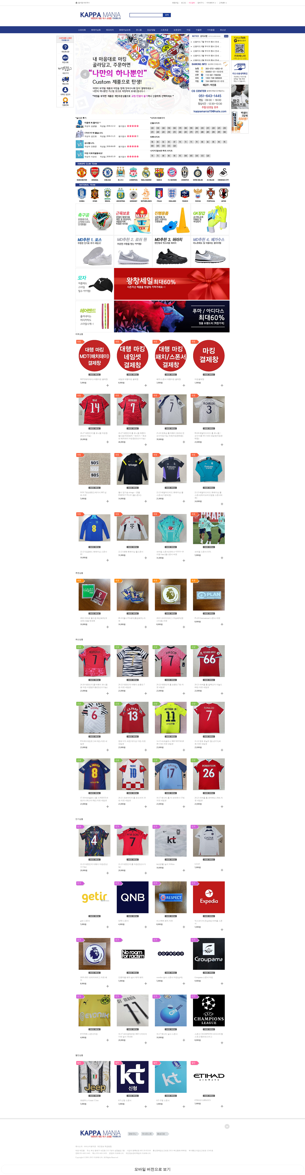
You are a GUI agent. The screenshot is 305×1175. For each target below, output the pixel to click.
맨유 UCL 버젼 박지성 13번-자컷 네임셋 (132, 742)
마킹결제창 (199, 379)
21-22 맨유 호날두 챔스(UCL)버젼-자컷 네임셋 (208, 742)
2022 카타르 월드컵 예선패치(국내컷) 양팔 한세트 (93, 619)
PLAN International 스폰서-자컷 (207, 618)
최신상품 (79, 639)
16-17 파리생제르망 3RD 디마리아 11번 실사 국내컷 (132, 1035)
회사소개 (78, 1146)
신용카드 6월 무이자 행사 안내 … (207, 46)
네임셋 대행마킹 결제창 (128, 379)
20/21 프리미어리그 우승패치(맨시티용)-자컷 (169, 619)
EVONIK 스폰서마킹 (89, 1034)
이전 (85, 74)
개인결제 (192, 3)
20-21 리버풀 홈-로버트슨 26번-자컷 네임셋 (209, 799)
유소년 (223, 30)
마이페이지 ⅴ (211, 3)
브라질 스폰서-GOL (203, 552)
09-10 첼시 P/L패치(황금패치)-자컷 (132, 619)
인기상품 (79, 819)
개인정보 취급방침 (104, 1146)
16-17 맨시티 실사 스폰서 (167, 1034)
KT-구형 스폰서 (162, 1100)
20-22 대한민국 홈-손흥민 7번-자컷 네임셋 (170, 686)
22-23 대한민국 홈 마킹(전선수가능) (132, 865)
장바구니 (200, 3)
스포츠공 (164, 30)
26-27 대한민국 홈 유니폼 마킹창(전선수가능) (94, 434)
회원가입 (175, 3)
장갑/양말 (151, 30)
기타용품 (211, 30)
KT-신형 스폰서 (124, 1100)
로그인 (183, 3)
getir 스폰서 (85, 921)
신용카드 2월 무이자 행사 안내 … (207, 60)
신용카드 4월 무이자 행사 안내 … (207, 51)
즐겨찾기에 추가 (83, 3)
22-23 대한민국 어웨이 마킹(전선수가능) (94, 865)
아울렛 (199, 30)
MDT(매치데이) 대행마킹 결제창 (94, 379)
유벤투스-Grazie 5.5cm (89, 1100)
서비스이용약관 (90, 1146)
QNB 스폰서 (123, 921)
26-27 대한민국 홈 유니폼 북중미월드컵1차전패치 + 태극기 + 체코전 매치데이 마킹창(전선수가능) (132, 436)
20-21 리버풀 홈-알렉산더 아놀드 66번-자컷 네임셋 (208, 686)
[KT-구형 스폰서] (80, 144)
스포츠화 (82, 30)
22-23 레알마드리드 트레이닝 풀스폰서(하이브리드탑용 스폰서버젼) (208, 495)
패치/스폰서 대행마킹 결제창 (168, 379)
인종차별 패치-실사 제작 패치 (130, 977)
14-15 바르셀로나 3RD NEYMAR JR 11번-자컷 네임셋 (170, 742)
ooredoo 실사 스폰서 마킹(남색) (169, 977)
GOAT (197, 864)
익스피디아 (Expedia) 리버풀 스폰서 (208, 922)
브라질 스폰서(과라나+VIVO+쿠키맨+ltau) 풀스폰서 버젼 (170, 553)
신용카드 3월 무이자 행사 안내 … (207, 56)
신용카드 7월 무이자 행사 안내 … (207, 42)
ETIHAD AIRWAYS (203, 1100)
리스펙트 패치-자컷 (164, 921)
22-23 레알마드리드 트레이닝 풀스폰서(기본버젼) (169, 493)
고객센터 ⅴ (223, 3)
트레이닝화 (96, 30)
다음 (179, 74)
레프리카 (110, 30)
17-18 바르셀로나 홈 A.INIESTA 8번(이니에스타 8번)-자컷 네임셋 (94, 799)
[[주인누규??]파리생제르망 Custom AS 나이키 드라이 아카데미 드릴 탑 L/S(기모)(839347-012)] (80, 134)
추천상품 (79, 573)
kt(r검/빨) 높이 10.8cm (165, 864)
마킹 (188, 30)
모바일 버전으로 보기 (152, 1169)
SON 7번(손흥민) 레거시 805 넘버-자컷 (93, 493)
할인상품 (79, 1055)
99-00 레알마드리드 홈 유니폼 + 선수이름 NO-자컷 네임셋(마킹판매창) (209, 436)
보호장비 (177, 30)
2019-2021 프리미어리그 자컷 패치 (93, 978)
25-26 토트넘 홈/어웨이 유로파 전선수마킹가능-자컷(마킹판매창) (170, 434)
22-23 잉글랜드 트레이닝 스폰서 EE (93, 553)
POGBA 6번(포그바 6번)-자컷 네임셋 (93, 742)
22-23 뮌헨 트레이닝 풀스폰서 (130, 552)
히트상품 (79, 334)
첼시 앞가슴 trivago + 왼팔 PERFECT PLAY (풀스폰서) (129, 493)
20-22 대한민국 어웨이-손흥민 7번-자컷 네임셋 (131, 686)
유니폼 (139, 30)
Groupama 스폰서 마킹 (204, 977)
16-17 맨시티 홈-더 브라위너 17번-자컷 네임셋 (170, 799)
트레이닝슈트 (125, 30)
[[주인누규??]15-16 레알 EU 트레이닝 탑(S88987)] (80, 124)
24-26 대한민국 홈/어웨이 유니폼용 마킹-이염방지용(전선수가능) (94, 686)
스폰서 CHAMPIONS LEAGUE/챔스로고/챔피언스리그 (209, 1035)
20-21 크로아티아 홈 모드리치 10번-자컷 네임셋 (132, 799)
